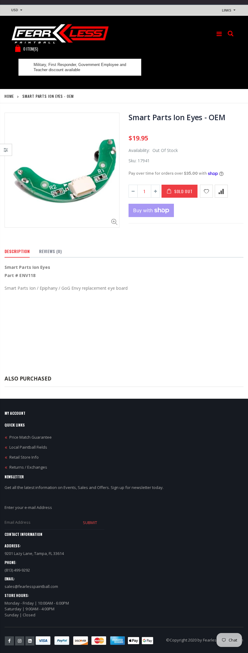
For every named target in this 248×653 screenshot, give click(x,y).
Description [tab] (17, 251)
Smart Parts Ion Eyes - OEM (177, 117)
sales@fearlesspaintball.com (31, 586)
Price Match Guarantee (30, 437)
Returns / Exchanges (28, 467)
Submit (90, 522)
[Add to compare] (221, 191)
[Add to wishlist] (206, 191)
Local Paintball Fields (28, 447)
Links (226, 10)
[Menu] (219, 34)
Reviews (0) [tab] (50, 251)
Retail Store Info (24, 457)
